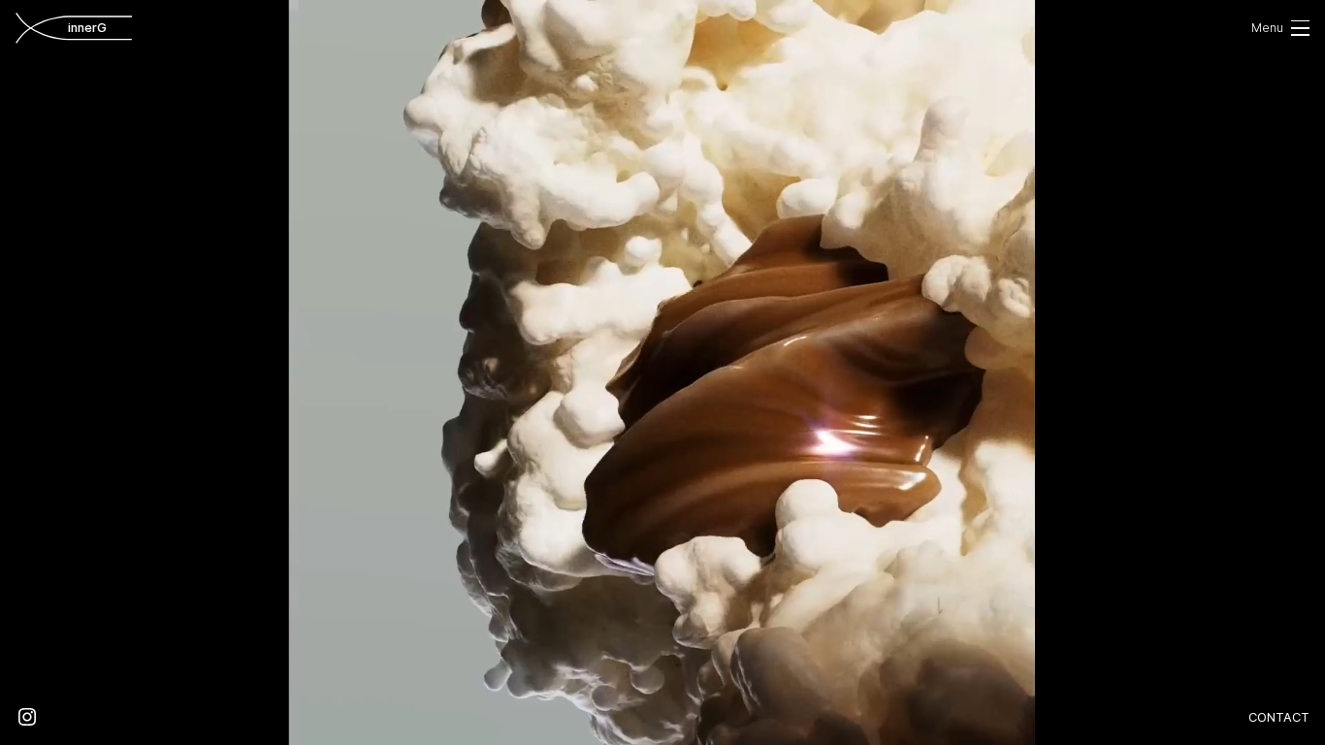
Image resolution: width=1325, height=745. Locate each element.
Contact (1278, 717)
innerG (99, 27)
